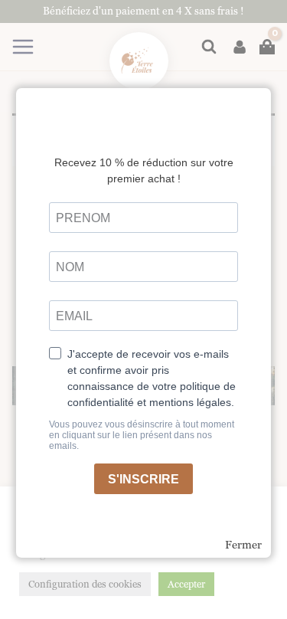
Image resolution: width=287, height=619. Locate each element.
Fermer (243, 545)
